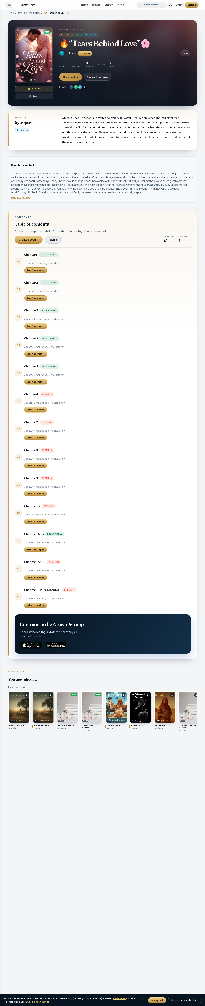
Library (109, 4)
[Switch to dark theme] (170, 5)
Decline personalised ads (184, 1000)
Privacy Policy (120, 998)
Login (179, 4)
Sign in (53, 239)
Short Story (34, 13)
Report (36, 96)
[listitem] (19, 711)
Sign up (192, 4)
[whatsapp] (76, 87)
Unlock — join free (35, 409)
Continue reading (21, 197)
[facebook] (71, 87)
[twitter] (85, 87)
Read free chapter (36, 270)
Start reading (71, 76)
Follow (86, 53)
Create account (28, 239)
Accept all (157, 1000)
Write (120, 4)
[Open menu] (9, 5)
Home (84, 4)
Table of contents (97, 76)
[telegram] (80, 87)
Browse (96, 4)
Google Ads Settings (38, 1001)
